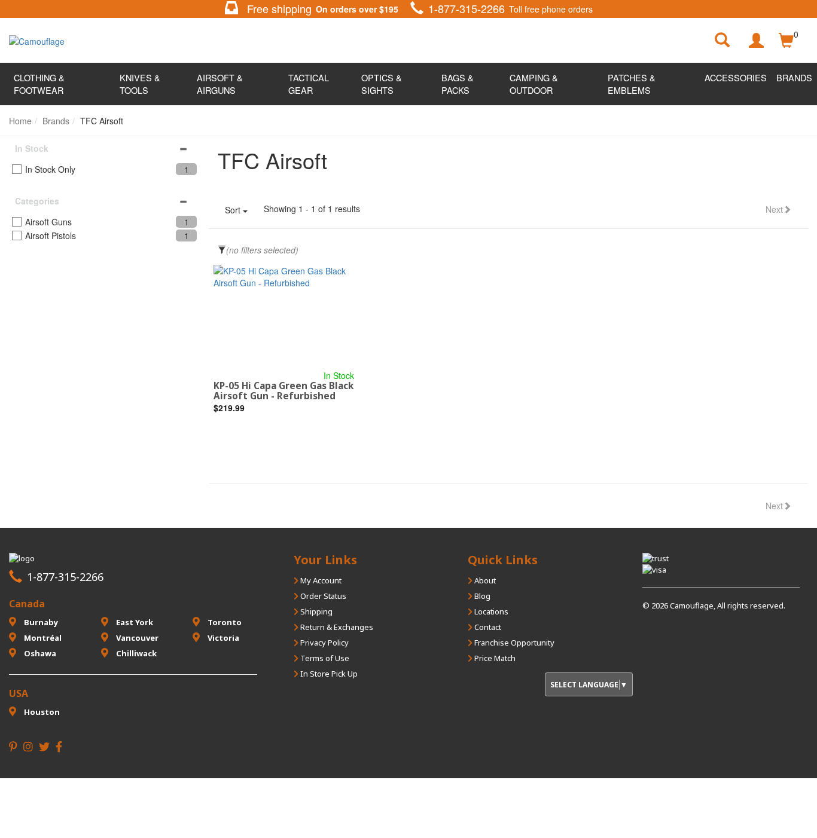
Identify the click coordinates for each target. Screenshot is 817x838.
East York (133, 622)
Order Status (322, 596)
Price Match (494, 658)
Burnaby (40, 622)
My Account (320, 580)
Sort (234, 210)
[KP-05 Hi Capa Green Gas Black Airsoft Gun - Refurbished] (284, 317)
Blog (481, 596)
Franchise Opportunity (513, 642)
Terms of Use (323, 658)
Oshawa (39, 653)
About (484, 580)
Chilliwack (135, 653)
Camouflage (692, 605)
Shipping (315, 611)
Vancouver (136, 637)
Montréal (42, 637)
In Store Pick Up (328, 673)
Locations (490, 611)
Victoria (222, 637)
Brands (794, 77)
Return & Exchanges (335, 627)
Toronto (224, 622)
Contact (486, 627)
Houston (41, 712)
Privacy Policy (323, 642)
